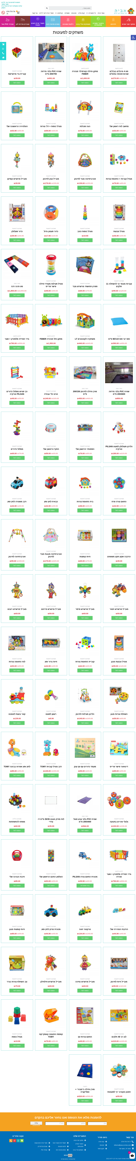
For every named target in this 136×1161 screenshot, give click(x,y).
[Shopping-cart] (21, 1140)
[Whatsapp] (14, 1140)
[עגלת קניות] (18, 12)
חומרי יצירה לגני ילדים (46, 13)
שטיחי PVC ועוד (7, 24)
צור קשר (35, 13)
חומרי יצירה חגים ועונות (37, 24)
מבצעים (73, 13)
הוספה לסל (119, 83)
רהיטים (113, 24)
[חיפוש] (47, 8)
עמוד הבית (101, 13)
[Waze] (18, 1140)
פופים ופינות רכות (53, 24)
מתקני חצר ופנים (128, 24)
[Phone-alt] (10, 1140)
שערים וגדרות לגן (22, 24)
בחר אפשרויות (85, 885)
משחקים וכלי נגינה (83, 24)
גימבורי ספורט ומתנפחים (98, 24)
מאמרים (67, 13)
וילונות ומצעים (68, 24)
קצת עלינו (81, 13)
